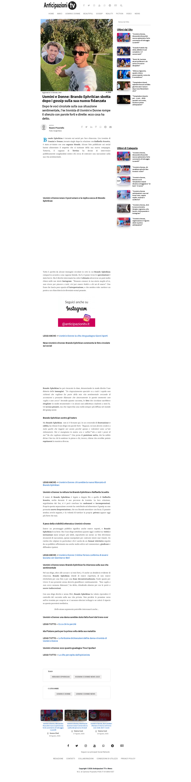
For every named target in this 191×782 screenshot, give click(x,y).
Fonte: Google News (55, 131)
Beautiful (88, 13)
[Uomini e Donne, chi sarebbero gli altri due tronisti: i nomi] (123, 169)
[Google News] (117, 5)
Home (51, 13)
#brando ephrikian (61, 677)
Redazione (58, 758)
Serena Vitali (54, 733)
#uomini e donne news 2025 (87, 677)
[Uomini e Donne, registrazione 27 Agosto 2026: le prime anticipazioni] (123, 222)
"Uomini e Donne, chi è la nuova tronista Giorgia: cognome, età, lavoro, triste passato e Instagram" (140, 209)
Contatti (70, 758)
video (129, 13)
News (137, 13)
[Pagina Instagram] (76, 311)
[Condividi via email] (111, 127)
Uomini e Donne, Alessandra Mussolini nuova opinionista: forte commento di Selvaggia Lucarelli (53, 726)
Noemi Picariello (56, 127)
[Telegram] (111, 5)
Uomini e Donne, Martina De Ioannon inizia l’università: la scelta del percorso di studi (77, 725)
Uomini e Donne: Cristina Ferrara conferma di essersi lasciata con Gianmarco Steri (75, 556)
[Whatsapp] (106, 5)
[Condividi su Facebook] (83, 127)
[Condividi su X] (87, 127)
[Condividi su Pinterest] (97, 127)
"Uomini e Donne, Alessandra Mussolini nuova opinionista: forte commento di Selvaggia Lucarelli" (141, 38)
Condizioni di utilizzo (107, 758)
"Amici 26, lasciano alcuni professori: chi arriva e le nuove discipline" (139, 62)
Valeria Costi (78, 731)
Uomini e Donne (72, 13)
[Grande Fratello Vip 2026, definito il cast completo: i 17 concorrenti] (123, 51)
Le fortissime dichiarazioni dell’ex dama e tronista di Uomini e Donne (75, 639)
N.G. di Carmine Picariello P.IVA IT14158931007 (95, 772)
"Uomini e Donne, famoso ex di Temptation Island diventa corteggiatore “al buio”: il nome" (141, 181)
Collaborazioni (86, 758)
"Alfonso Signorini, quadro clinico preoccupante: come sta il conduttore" (141, 74)
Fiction (119, 13)
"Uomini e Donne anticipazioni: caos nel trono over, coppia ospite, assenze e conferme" (140, 195)
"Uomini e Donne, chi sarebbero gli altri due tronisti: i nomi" (140, 169)
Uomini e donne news (85, 694)
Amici (59, 13)
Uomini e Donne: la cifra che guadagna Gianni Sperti (83, 335)
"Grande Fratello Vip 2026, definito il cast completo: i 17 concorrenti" (139, 51)
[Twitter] (90, 5)
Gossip (99, 13)
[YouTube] (100, 5)
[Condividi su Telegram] (106, 127)
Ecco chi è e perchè (67, 624)
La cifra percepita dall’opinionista (74, 654)
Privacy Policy (128, 758)
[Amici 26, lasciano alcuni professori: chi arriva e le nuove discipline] (123, 62)
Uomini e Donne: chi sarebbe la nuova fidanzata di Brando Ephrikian (74, 484)
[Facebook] (85, 5)
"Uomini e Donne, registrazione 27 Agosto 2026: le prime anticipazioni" (140, 221)
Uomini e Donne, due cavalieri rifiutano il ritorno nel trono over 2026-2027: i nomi (101, 725)
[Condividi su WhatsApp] (101, 127)
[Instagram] (95, 5)
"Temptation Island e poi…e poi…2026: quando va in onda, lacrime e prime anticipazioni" (140, 100)
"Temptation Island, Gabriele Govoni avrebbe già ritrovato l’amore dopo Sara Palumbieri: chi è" (141, 86)
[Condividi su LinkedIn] (92, 127)
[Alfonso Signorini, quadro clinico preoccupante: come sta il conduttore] (123, 74)
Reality (109, 13)
